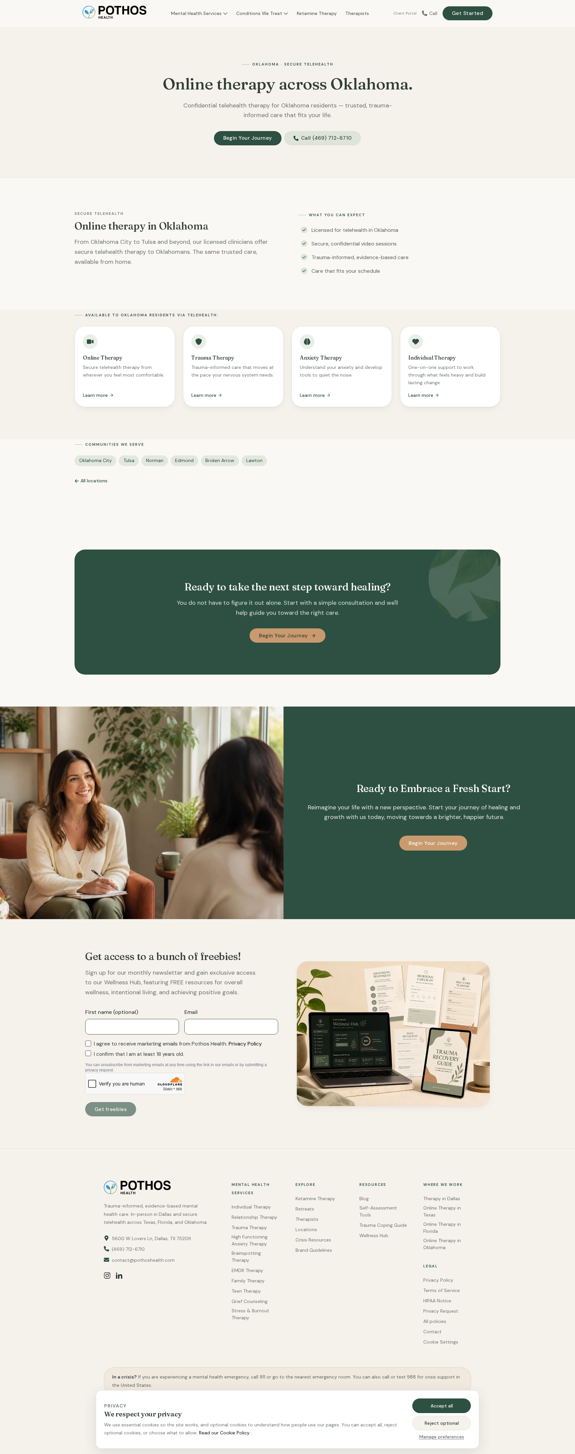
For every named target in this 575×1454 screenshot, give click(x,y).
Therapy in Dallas (441, 1199)
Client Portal (405, 13)
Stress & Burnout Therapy (250, 1314)
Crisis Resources (313, 1240)
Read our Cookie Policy (224, 1433)
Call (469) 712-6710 (326, 138)
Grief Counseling (250, 1301)
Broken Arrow (219, 460)
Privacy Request (440, 1311)
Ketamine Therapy (317, 13)
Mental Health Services (196, 13)
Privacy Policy (245, 1043)
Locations (306, 1229)
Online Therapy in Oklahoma (442, 1243)
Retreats (304, 1209)
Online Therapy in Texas (442, 1211)
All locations (94, 481)
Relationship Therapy (254, 1217)
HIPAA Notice (437, 1301)
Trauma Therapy (249, 1227)
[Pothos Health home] (114, 13)
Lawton (254, 460)
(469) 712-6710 (128, 1249)
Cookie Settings (440, 1342)
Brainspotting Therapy (246, 1256)
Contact (432, 1332)
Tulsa (128, 460)
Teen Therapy (246, 1291)
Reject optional (442, 1423)
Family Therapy (248, 1281)
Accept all (442, 1406)
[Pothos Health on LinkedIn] (119, 1275)
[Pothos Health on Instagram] (107, 1275)
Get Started (467, 13)
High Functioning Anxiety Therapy (250, 1240)
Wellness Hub (373, 1235)
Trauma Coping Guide (383, 1225)
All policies (434, 1321)
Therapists (357, 13)
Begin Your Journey (247, 138)
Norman (154, 460)
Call (433, 13)
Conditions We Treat (259, 13)
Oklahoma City (95, 460)
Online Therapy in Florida (442, 1227)
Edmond (184, 460)
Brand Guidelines (313, 1250)
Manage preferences (441, 1437)
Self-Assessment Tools (378, 1211)
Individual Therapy (251, 1207)
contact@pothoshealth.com (143, 1260)
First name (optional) (111, 1012)
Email (191, 1012)
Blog (364, 1199)
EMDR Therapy (247, 1270)
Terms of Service (441, 1290)
